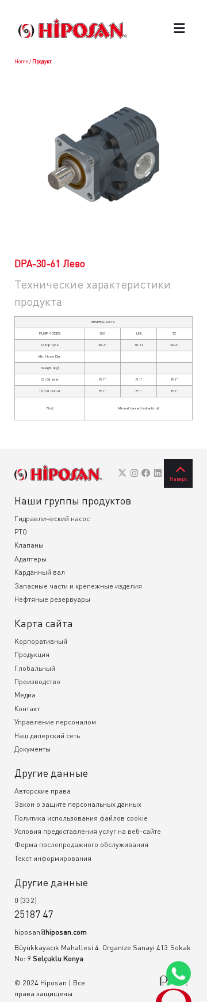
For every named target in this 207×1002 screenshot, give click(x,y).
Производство (37, 681)
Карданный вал (39, 572)
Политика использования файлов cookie (81, 818)
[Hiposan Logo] (72, 28)
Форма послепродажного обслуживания (81, 844)
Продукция (31, 654)
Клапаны (29, 545)
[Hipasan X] (122, 473)
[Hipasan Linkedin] (158, 473)
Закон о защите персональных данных (77, 804)
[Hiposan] (58, 473)
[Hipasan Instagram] (134, 473)
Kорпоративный (40, 641)
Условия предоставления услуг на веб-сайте (87, 831)
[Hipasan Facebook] (145, 473)
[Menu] (179, 29)
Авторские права (42, 791)
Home (21, 61)
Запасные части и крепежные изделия (78, 586)
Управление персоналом (55, 722)
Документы (32, 749)
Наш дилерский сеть (47, 735)
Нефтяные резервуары (52, 599)
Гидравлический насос (52, 518)
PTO (20, 531)
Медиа (25, 694)
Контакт (27, 708)
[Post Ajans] (174, 988)
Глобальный (34, 668)
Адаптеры (30, 559)
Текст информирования (52, 858)
